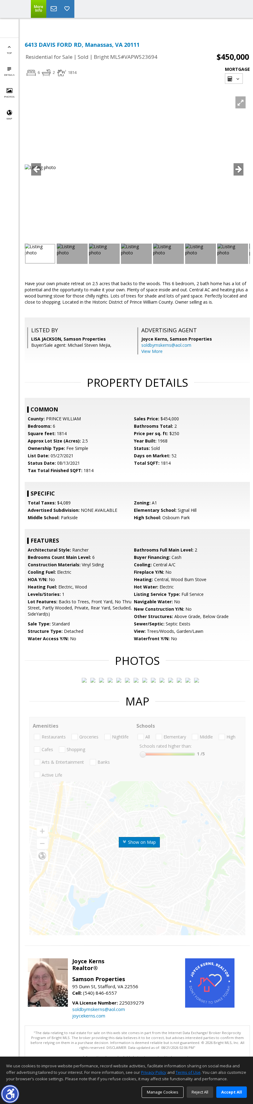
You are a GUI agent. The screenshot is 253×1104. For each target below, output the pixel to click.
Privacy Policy (153, 1072)
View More (152, 351)
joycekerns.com (88, 1016)
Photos (9, 96)
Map (9, 118)
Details (9, 74)
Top (9, 53)
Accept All (231, 1092)
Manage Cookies (162, 1092)
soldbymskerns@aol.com (166, 345)
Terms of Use (188, 1072)
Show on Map (141, 842)
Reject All (200, 1092)
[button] (10, 1094)
